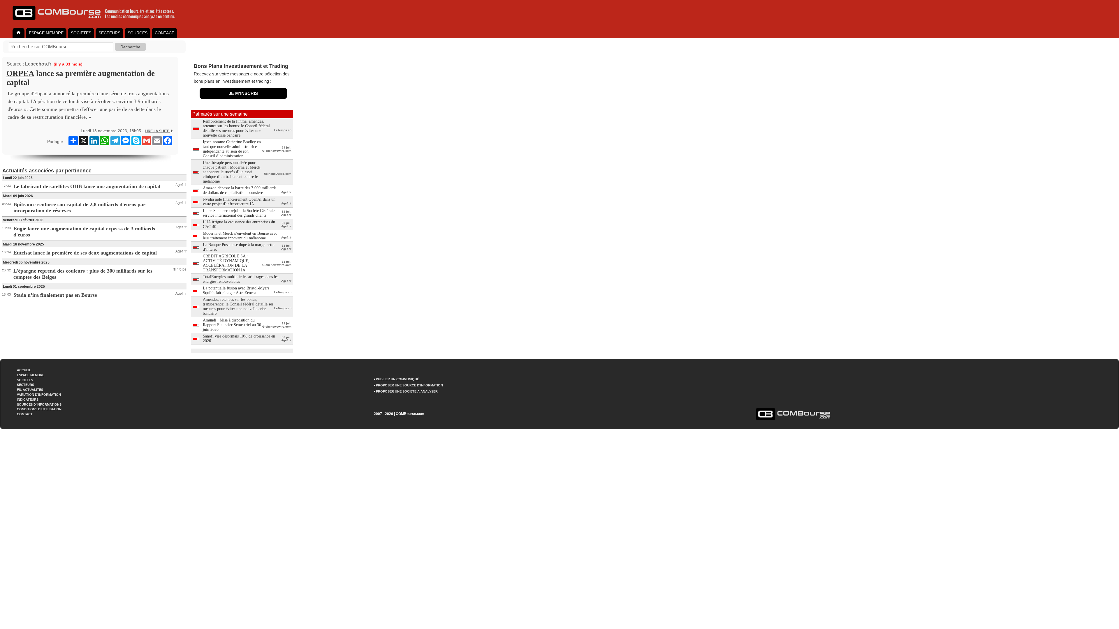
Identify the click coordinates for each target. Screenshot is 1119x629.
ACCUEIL (24, 370)
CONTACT (164, 33)
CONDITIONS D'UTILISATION (39, 409)
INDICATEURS (27, 399)
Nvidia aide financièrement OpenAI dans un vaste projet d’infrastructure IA (239, 201)
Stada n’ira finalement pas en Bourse (55, 295)
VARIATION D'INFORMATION (39, 394)
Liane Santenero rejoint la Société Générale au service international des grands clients (241, 213)
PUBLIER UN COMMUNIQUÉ (397, 379)
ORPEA (20, 73)
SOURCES (137, 33)
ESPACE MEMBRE (46, 33)
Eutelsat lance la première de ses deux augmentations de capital (85, 253)
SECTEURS (109, 33)
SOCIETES (81, 33)
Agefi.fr (180, 185)
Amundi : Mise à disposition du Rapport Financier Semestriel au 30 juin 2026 (232, 325)
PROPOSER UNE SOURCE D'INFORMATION (409, 385)
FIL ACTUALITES (30, 389)
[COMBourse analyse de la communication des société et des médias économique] (97, 22)
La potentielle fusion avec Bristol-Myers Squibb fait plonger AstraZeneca (236, 290)
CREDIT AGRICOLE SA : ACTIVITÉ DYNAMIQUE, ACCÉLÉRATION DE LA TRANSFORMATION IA (226, 263)
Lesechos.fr (38, 63)
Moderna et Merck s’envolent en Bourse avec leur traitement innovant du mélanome (240, 235)
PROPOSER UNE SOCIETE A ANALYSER (407, 391)
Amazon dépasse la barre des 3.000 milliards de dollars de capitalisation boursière (239, 190)
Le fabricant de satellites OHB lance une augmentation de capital (86, 186)
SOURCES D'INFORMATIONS (39, 404)
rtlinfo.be (179, 269)
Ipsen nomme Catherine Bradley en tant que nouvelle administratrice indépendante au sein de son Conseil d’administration (232, 149)
